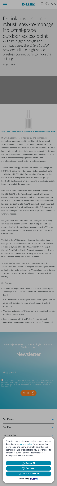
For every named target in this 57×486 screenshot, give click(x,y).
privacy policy (26, 444)
